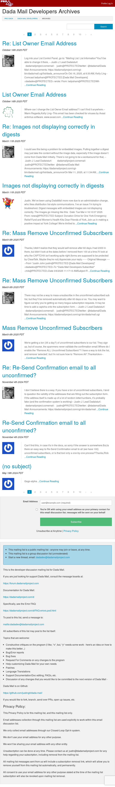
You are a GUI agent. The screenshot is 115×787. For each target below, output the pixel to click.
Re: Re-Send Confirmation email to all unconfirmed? (49, 371)
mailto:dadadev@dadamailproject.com (23, 624)
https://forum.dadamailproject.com (21, 583)
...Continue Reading (35, 85)
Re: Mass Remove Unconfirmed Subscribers (57, 233)
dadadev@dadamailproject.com (53, 557)
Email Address (30, 501)
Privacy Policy (71, 531)
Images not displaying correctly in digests (53, 185)
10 (80, 34)
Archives (46, 18)
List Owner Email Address (34, 94)
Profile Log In (107, 3)
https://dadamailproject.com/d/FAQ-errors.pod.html (29, 610)
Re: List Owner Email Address (39, 43)
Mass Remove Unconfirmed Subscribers (52, 327)
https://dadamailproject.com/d (18, 597)
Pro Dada (8, 18)
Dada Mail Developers (28, 18)
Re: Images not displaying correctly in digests (48, 130)
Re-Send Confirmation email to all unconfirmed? (44, 426)
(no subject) (16, 466)
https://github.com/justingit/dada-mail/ (22, 693)
